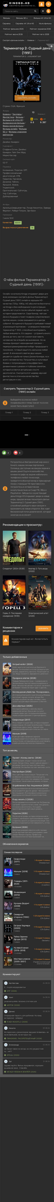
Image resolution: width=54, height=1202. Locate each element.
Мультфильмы (45, 23)
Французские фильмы (13, 125)
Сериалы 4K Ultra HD (25, 23)
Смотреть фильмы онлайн (13, 40)
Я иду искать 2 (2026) (17, 1022)
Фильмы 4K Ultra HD (42, 18)
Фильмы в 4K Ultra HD (13, 120)
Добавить (43, 628)
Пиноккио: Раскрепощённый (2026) (24, 1038)
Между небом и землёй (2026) (21, 1072)
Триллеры (16, 114)
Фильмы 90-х (22, 18)
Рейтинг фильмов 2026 (13, 29)
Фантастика (8, 117)
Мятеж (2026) (13, 1005)
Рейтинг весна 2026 (14, 34)
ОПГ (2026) (12, 991)
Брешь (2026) (13, 1055)
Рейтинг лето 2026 (40, 34)
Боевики (31, 40)
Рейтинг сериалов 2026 (40, 29)
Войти (41, 4)
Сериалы (7, 23)
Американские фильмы (14, 123)
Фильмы (6, 18)
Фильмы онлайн (10, 128)
